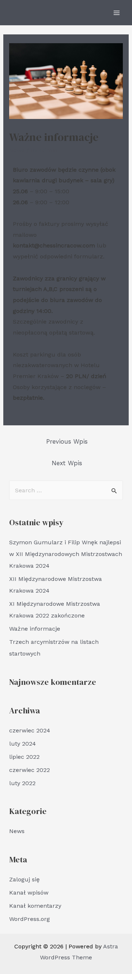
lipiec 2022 (24, 756)
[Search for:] (66, 490)
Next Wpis (67, 463)
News (17, 150)
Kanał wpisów (28, 892)
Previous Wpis (67, 441)
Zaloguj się (24, 879)
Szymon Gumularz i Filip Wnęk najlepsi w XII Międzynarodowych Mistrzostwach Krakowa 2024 (65, 554)
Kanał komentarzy (35, 905)
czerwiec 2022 (29, 769)
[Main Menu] (117, 13)
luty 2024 (22, 743)
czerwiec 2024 (29, 730)
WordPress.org (29, 918)
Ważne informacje (34, 628)
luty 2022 (22, 783)
